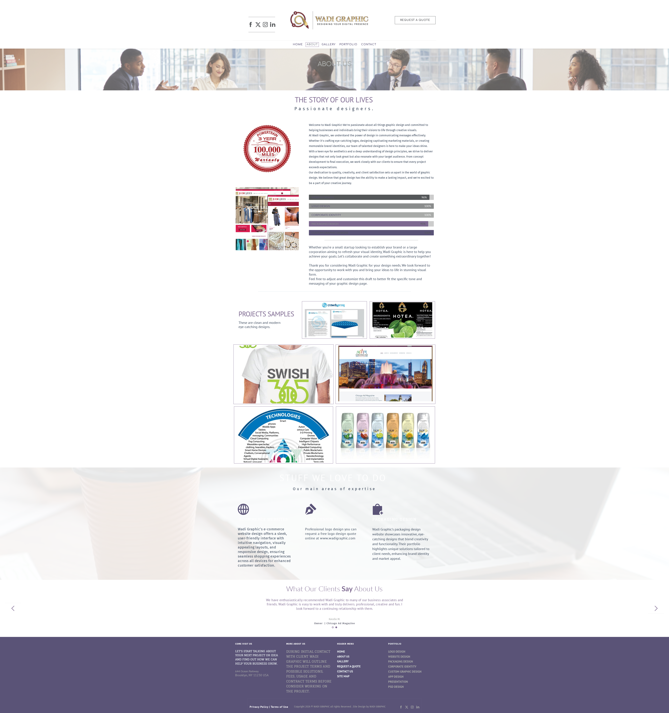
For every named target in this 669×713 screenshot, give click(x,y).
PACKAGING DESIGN (400, 661)
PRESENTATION (398, 682)
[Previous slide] (13, 608)
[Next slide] (656, 608)
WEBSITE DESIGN (399, 657)
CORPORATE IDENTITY (402, 666)
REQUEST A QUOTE (349, 666)
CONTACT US (345, 671)
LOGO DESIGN (396, 651)
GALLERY (343, 661)
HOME (341, 651)
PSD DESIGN (396, 687)
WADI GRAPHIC (378, 706)
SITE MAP (343, 676)
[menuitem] (298, 44)
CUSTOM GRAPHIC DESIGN (404, 671)
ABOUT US (343, 656)
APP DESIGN (395, 677)
